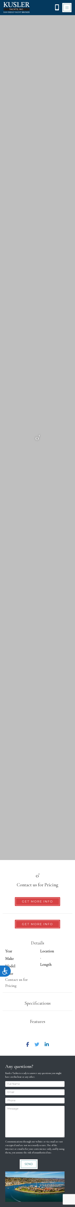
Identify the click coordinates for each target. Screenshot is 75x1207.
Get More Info (37, 901)
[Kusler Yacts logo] (16, 7)
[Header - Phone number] (57, 7)
